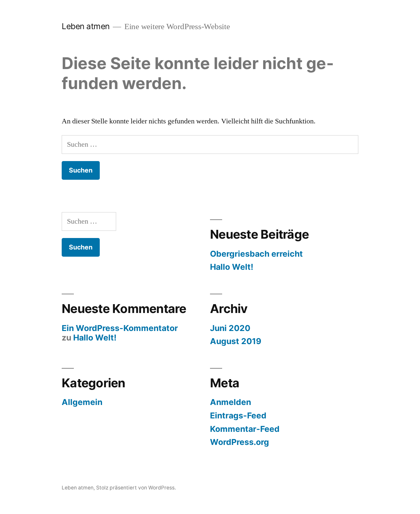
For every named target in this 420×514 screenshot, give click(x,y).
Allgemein (82, 402)
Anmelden (230, 402)
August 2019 (235, 341)
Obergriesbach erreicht (256, 254)
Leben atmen (86, 26)
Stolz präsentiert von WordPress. (136, 488)
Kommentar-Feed (245, 429)
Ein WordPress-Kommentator (120, 328)
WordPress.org (239, 442)
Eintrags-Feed (238, 415)
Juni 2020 (230, 328)
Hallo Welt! (231, 267)
